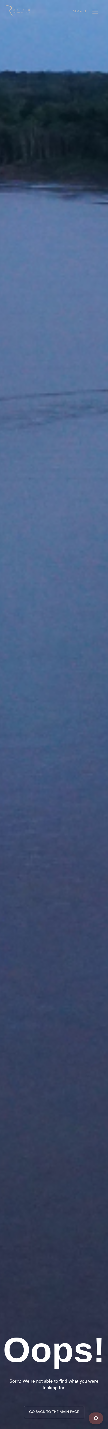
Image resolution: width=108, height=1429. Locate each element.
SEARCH (79, 11)
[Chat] (96, 1418)
